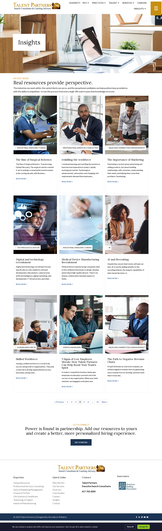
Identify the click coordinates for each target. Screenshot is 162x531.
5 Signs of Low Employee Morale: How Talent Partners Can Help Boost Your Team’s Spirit (79, 363)
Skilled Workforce (27, 359)
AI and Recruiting (118, 259)
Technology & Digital (23, 500)
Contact (56, 503)
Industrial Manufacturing (24, 503)
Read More (21, 179)
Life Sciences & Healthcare (25, 496)
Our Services (58, 486)
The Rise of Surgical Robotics (33, 159)
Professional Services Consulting (28, 486)
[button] (88, 3)
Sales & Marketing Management (28, 489)
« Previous (59, 402)
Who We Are (58, 483)
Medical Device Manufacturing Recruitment (80, 261)
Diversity (57, 489)
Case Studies (59, 493)
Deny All (130, 527)
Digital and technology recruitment (30, 261)
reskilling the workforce (76, 159)
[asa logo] (133, 486)
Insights (56, 500)
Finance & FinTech (21, 493)
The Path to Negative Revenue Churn (125, 360)
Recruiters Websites (58, 517)
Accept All (143, 527)
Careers (56, 496)
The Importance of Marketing (125, 159)
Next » (105, 402)
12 (97, 402)
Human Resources (21, 483)
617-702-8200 (88, 491)
